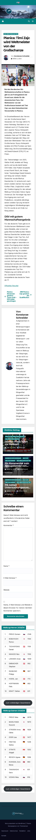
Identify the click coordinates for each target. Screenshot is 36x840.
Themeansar (24, 826)
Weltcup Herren (10, 460)
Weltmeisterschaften (11, 34)
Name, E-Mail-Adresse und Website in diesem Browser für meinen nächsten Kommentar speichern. (18, 608)
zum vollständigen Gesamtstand (18, 703)
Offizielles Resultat (11, 286)
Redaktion (22, 831)
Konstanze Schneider (22, 56)
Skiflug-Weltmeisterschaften (14, 436)
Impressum (5, 831)
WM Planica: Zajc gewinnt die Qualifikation (24, 294)
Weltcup (25, 458)
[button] (29, 21)
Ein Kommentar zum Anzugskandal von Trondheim (17, 466)
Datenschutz (14, 831)
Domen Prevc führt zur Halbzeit (16, 443)
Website (6, 590)
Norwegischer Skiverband (13, 458)
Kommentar (9, 525)
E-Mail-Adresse (10, 578)
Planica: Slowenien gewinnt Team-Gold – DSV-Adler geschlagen (11, 296)
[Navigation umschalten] (32, 21)
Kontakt (4, 835)
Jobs (28, 831)
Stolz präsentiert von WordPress (15, 823)
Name (6, 566)
